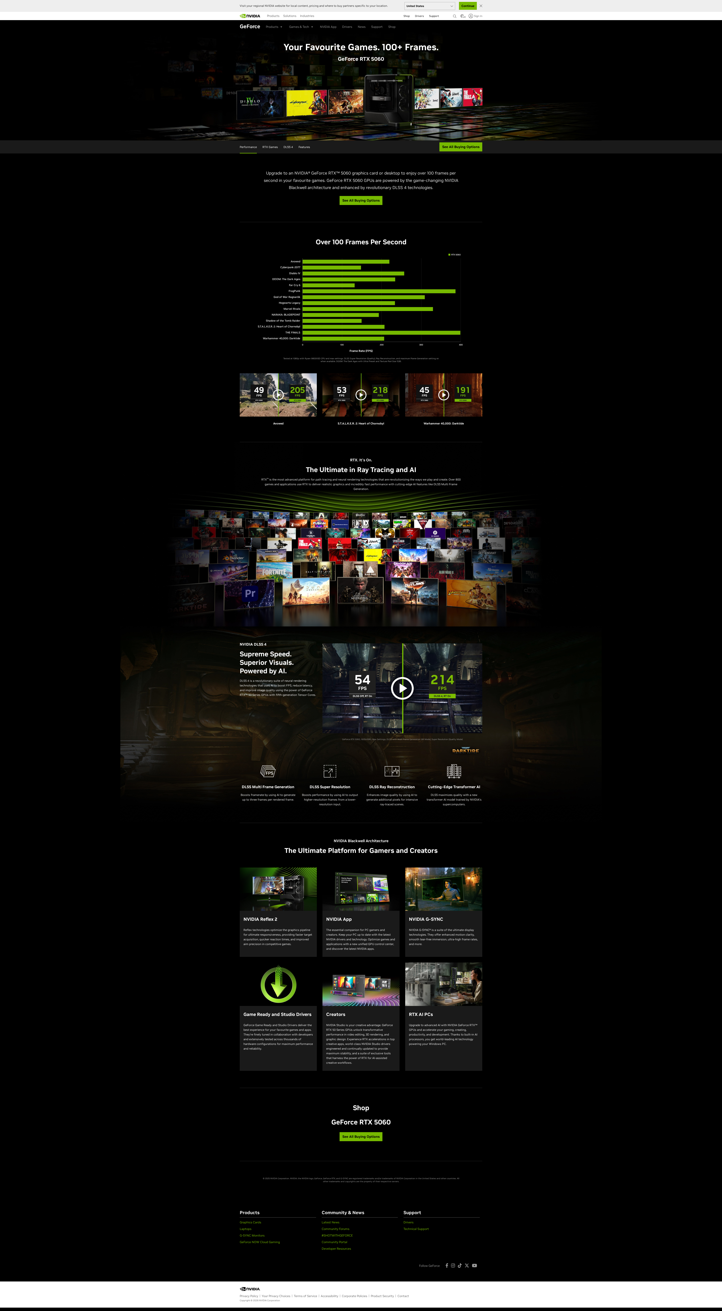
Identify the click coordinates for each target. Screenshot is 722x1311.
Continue (467, 6)
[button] (462, 17)
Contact (403, 1296)
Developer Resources (336, 1248)
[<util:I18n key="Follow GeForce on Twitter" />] (467, 1265)
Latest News (330, 1222)
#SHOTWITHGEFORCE (337, 1235)
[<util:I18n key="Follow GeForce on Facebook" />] (446, 1265)
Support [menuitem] (434, 16)
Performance (248, 147)
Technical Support (416, 1229)
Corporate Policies (354, 1296)
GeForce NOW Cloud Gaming (260, 1242)
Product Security (382, 1296)
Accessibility (329, 1296)
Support (377, 27)
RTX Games (270, 147)
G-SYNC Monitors (252, 1235)
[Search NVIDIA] (455, 15)
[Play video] (402, 688)
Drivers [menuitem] (419, 16)
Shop (392, 27)
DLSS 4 (288, 147)
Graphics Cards (250, 1222)
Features (304, 147)
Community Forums (335, 1229)
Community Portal (334, 1242)
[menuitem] (273, 15)
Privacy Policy (249, 1296)
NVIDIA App (328, 27)
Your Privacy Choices (276, 1296)
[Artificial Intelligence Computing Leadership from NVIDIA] (250, 16)
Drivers (347, 27)
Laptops (245, 1229)
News (362, 27)
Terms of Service (305, 1296)
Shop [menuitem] (406, 16)
